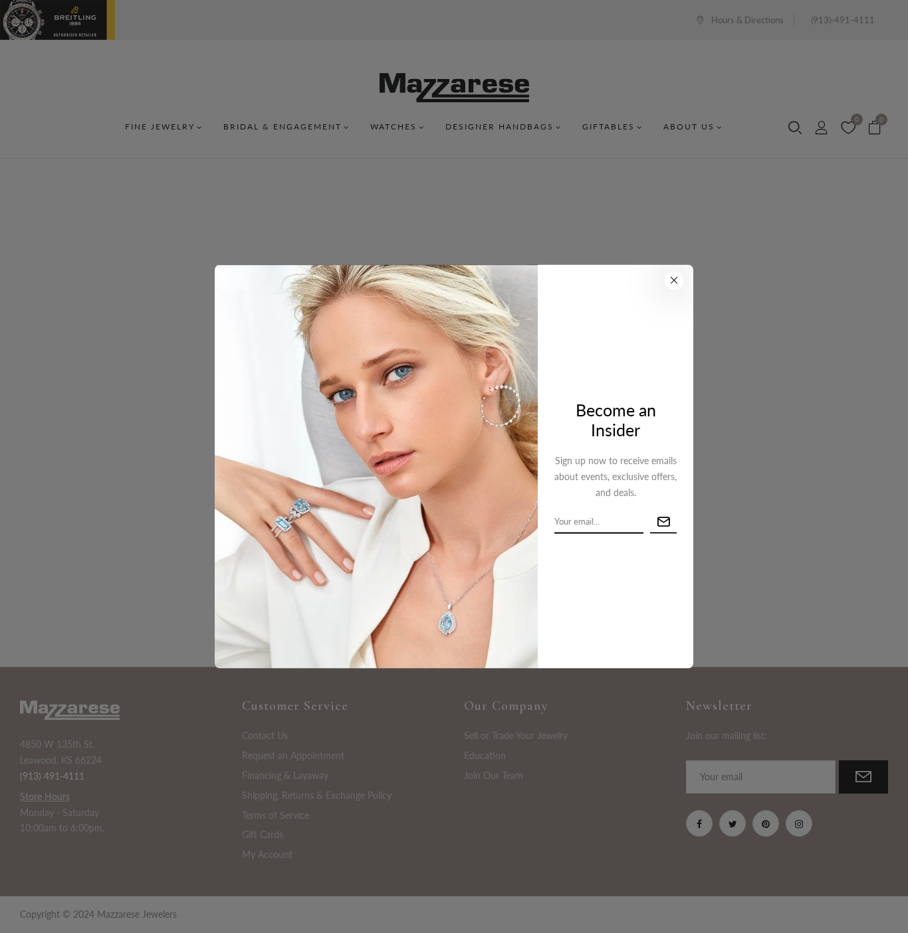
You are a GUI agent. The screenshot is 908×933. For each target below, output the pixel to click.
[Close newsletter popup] (674, 280)
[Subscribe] (663, 521)
